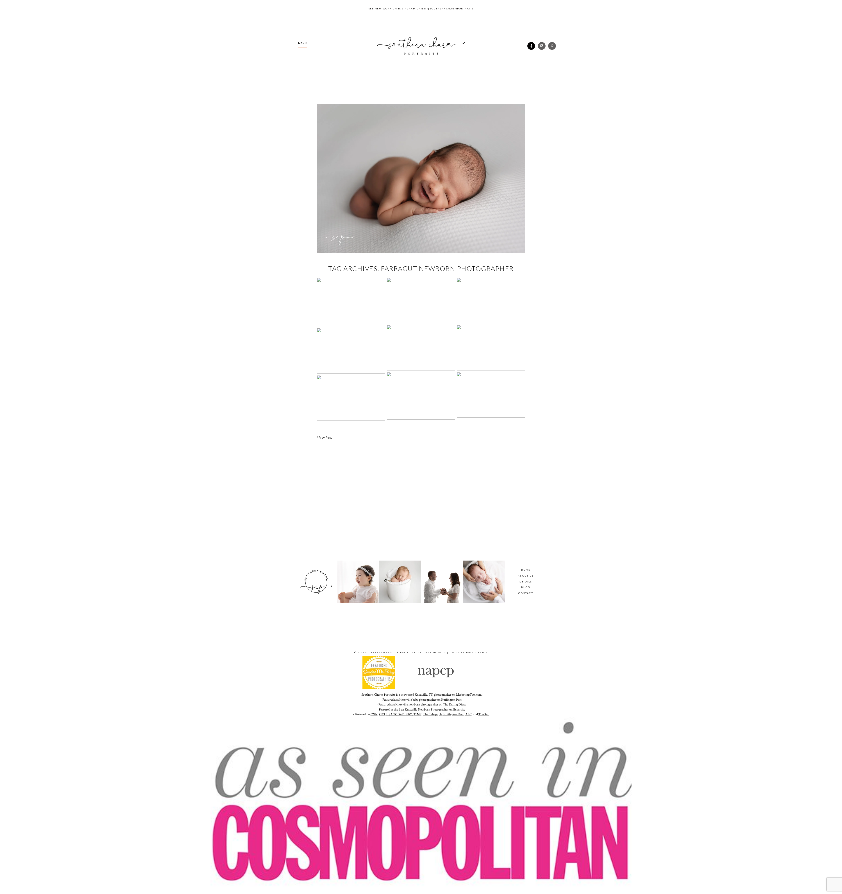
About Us (526, 575)
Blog (525, 587)
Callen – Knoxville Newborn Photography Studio (421, 348)
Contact (525, 593)
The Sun (483, 714)
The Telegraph (432, 714)
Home (525, 569)
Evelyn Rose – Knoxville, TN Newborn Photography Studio (351, 398)
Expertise (459, 709)
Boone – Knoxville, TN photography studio (420, 382)
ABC (468, 714)
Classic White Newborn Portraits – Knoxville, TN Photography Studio (350, 303)
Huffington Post (451, 700)
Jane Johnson (477, 652)
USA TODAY (395, 714)
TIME (417, 714)
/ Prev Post (324, 438)
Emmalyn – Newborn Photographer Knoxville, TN (351, 337)
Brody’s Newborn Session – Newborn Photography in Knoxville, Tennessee (490, 301)
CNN (374, 714)
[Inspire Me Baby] (378, 688)
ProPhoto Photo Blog (429, 652)
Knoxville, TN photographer (433, 695)
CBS (382, 714)
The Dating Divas (454, 704)
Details (525, 581)
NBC (408, 714)
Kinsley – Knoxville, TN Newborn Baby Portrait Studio (490, 395)
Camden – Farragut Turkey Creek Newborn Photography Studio (490, 348)
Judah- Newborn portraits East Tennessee (420, 301)
